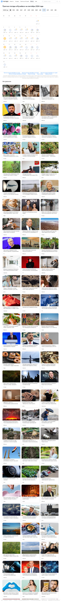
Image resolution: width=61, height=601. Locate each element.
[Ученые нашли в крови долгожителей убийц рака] (11, 570)
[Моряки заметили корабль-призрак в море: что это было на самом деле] (49, 322)
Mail (2, 600)
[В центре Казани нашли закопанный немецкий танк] (49, 94)
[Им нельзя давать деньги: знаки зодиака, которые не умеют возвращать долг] (11, 494)
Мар (21, 10)
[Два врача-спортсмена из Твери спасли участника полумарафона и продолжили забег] (11, 589)
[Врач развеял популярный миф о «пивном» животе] (49, 589)
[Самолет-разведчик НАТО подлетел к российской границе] (11, 189)
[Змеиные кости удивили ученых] (30, 303)
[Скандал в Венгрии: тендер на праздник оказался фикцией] (30, 513)
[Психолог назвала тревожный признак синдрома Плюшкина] (49, 360)
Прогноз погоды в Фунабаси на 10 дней (17, 74)
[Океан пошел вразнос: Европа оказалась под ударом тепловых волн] (49, 132)
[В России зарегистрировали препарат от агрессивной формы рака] (49, 532)
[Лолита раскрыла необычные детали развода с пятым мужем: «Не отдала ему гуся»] (30, 265)
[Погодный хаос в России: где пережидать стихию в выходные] (11, 513)
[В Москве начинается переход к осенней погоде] (30, 379)
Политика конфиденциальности (24, 600)
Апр (25, 10)
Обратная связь (44, 600)
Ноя (52, 10)
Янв (14, 10)
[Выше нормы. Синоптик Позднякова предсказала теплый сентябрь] (11, 151)
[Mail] (2, 1)
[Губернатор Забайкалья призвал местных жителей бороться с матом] (30, 341)
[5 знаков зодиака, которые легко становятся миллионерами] (30, 151)
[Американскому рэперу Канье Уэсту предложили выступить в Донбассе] (11, 417)
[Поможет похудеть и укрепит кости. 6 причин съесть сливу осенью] (11, 132)
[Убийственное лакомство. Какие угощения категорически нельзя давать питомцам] (49, 284)
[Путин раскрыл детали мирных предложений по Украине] (11, 341)
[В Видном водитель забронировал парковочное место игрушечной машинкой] (49, 475)
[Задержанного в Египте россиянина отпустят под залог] (11, 455)
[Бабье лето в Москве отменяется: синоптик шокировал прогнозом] (49, 208)
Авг (40, 10)
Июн (32, 10)
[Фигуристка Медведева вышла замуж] (30, 208)
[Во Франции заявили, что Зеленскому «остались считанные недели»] (11, 113)
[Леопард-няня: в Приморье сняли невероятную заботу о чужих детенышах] (11, 170)
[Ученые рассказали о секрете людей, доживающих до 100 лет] (49, 341)
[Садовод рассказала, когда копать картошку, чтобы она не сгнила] (30, 455)
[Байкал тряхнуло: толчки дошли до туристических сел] (11, 532)
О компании (6, 600)
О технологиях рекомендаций (35, 600)
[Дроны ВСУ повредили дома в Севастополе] (49, 436)
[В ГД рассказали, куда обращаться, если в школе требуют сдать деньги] (30, 398)
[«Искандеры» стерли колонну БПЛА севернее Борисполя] (30, 551)
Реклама (10, 600)
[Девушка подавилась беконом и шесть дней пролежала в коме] (11, 265)
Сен (44, 10)
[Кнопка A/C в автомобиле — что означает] (11, 475)
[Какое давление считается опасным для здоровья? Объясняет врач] (30, 113)
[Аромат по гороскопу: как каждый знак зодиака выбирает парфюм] (30, 589)
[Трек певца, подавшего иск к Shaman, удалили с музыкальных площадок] (11, 246)
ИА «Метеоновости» (56, 600)
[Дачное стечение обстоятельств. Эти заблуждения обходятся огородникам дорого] (30, 322)
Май (29, 10)
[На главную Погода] (5, 1)
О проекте (15, 600)
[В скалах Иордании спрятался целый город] (30, 494)
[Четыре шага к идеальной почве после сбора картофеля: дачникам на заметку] (30, 284)
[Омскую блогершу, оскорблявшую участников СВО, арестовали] (30, 170)
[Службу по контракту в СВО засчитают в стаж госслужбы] (11, 436)
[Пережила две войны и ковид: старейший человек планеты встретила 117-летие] (49, 189)
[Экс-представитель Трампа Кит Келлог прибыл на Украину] (49, 494)
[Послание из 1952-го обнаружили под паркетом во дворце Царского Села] (49, 113)
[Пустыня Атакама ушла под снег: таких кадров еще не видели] (49, 227)
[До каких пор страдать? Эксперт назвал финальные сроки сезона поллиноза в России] (49, 455)
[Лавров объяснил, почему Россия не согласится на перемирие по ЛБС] (30, 227)
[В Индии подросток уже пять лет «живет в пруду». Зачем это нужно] (49, 170)
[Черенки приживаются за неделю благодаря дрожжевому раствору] (49, 246)
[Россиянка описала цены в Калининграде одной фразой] (30, 417)
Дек (56, 10)
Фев (17, 10)
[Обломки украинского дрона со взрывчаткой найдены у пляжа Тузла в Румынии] (30, 360)
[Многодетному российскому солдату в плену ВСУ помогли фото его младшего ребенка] (11, 94)
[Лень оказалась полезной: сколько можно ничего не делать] (11, 227)
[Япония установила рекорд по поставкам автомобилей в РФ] (49, 513)
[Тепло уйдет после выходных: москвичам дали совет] (49, 417)
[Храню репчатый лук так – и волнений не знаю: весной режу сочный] (30, 436)
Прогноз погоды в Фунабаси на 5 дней (30, 72)
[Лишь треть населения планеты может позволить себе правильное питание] (11, 322)
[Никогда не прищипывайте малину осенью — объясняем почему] (49, 151)
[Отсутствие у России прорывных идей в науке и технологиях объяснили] (49, 570)
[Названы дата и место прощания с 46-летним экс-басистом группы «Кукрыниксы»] (49, 303)
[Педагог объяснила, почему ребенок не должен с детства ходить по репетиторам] (11, 284)
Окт (48, 10)
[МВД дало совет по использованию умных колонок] (11, 398)
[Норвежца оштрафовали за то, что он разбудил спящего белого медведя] (30, 189)
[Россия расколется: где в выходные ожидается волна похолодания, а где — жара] (30, 132)
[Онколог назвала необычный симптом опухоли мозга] (49, 265)
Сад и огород (40, 74)
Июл (36, 10)
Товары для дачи (48, 74)
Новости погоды (31, 74)
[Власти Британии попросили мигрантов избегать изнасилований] (30, 246)
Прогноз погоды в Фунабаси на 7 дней (49, 72)
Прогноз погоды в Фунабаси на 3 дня (12, 72)
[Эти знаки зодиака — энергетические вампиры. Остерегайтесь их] (30, 94)
